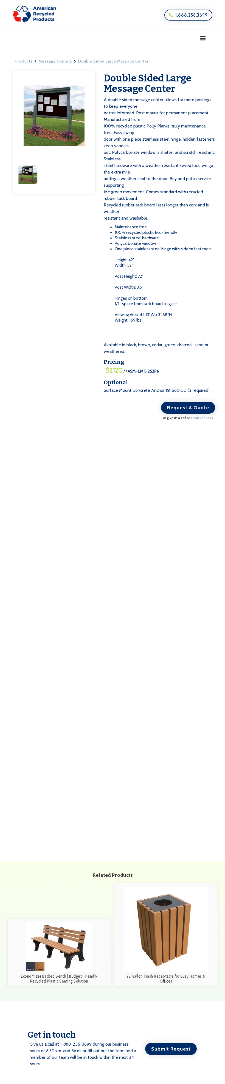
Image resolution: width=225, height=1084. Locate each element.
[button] (202, 38)
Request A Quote (188, 408)
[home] (34, 14)
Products (24, 61)
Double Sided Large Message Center (113, 61)
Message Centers (55, 61)
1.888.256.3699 (188, 15)
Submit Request (171, 1049)
